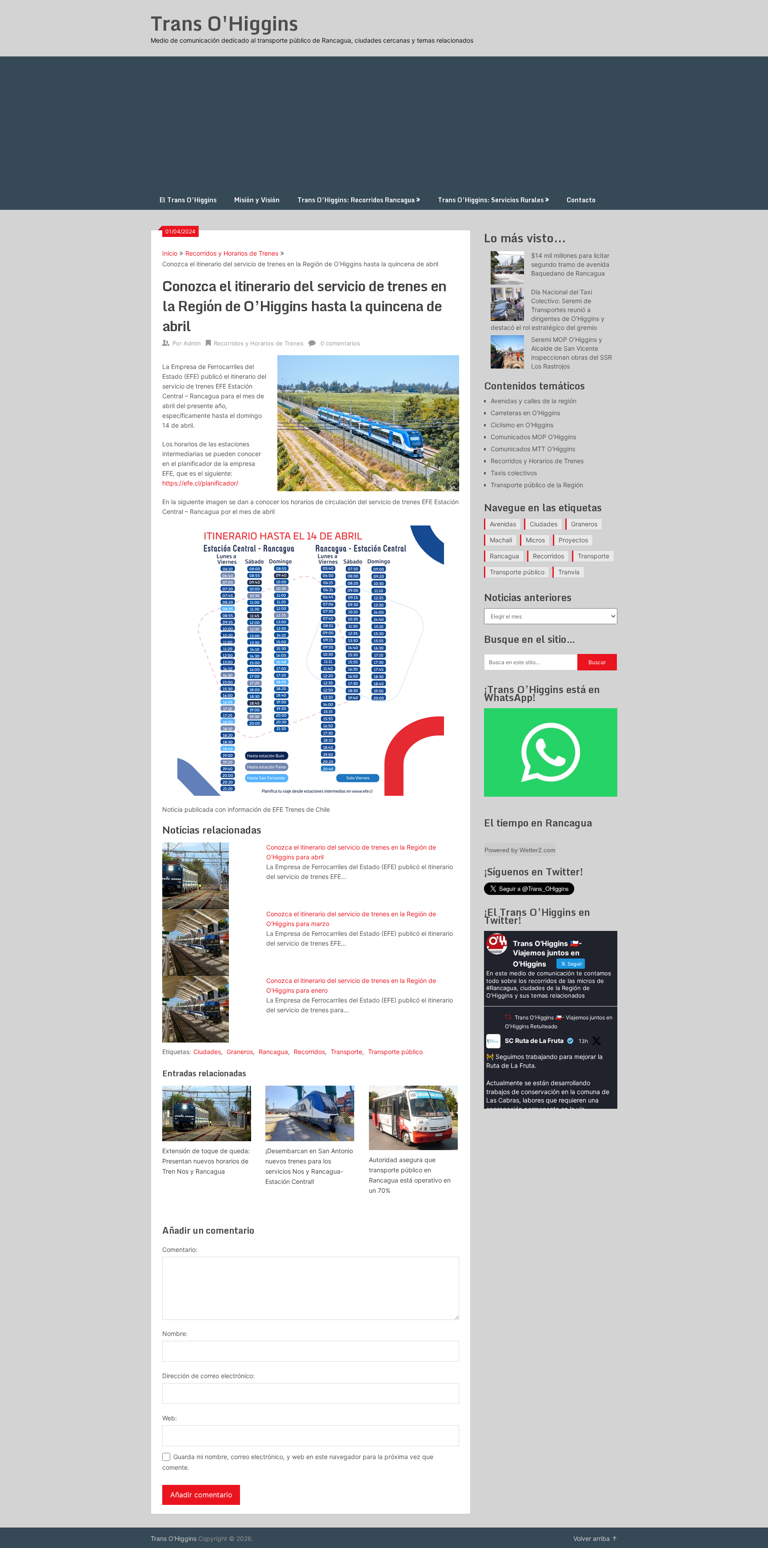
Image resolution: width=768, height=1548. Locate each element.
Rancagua (273, 1051)
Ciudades (207, 1051)
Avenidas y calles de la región (533, 401)
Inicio (169, 253)
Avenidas (503, 524)
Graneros (240, 1051)
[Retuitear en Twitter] (508, 1017)
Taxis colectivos (514, 473)
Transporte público (395, 1051)
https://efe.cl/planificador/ (200, 483)
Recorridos (309, 1051)
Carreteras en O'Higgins (525, 413)
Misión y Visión (257, 200)
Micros (535, 540)
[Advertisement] (384, 123)
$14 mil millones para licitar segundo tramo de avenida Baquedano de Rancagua (570, 264)
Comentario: (179, 1249)
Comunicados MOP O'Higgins (533, 437)
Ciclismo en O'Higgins (522, 425)
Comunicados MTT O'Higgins (533, 449)
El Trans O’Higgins (188, 200)
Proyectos (573, 540)
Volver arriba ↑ (595, 1538)
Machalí (501, 540)
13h (583, 1041)
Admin (192, 343)
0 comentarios (340, 343)
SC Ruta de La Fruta (534, 1040)
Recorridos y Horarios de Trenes (231, 253)
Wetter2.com (538, 850)
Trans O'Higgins (224, 23)
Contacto (581, 200)
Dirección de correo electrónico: (208, 1376)
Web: (169, 1418)
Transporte (346, 1051)
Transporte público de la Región (537, 485)
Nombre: (175, 1333)
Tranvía (569, 572)
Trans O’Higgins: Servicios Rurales (491, 200)
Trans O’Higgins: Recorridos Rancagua (356, 200)
